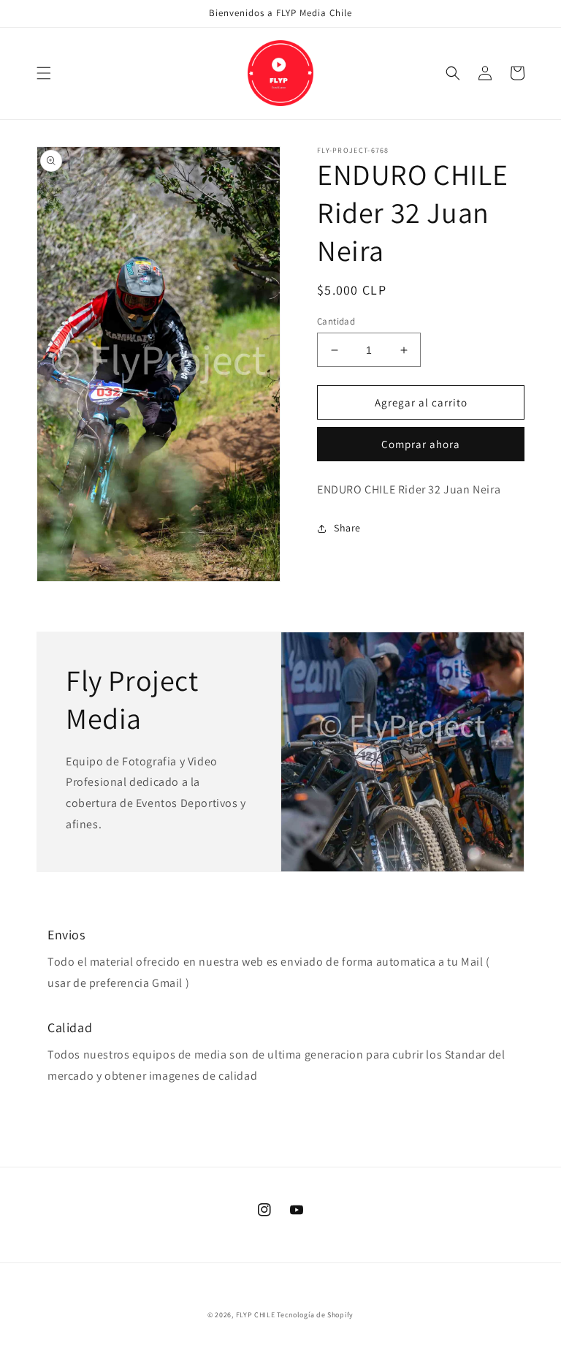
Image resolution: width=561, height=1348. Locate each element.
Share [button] (347, 527)
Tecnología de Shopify (315, 1314)
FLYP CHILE (255, 1314)
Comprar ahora (420, 444)
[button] (44, 73)
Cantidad (336, 321)
